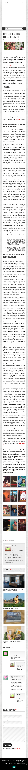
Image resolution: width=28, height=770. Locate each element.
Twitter (6, 562)
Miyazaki (18, 119)
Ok (14, 767)
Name (6, 714)
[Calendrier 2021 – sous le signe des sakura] (14, 623)
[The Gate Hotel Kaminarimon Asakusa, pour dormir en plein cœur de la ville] (14, 588)
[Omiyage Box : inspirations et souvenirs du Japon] (14, 640)
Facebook (10, 562)
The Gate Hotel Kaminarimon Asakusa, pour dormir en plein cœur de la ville (13, 590)
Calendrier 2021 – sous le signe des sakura (12, 625)
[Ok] (26, 764)
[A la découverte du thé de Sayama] (14, 607)
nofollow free (17, 748)
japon (13, 540)
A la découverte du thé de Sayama (10, 608)
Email (6, 720)
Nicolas (14, 547)
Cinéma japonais (14, 542)
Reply (12, 653)
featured (10, 540)
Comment (5, 725)
